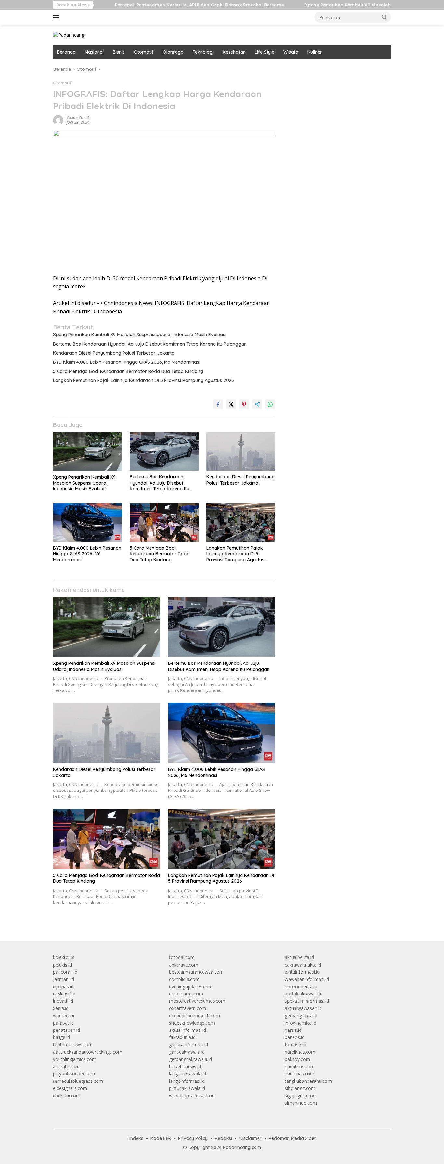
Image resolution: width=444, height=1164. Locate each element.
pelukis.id (62, 965)
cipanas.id (63, 986)
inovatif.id (63, 1001)
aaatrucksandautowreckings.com (87, 1052)
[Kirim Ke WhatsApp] (270, 404)
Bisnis (119, 52)
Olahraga (173, 52)
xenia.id (61, 1008)
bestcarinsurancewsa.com (196, 972)
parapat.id (63, 1023)
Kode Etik (160, 1138)
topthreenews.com (73, 1045)
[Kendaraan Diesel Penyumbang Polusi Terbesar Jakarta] (240, 451)
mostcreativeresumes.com (197, 1001)
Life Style (264, 52)
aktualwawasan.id (303, 1008)
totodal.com (182, 957)
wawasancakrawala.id (192, 1096)
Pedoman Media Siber (292, 1138)
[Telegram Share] (257, 404)
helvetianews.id (185, 1066)
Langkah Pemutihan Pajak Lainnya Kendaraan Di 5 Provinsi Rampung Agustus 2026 (143, 380)
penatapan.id (66, 1030)
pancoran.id (65, 972)
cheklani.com (66, 1096)
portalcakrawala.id (304, 994)
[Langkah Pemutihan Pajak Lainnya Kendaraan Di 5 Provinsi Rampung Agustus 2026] (240, 522)
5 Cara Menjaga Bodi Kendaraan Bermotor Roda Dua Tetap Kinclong (128, 371)
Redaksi (223, 1138)
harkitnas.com (299, 1073)
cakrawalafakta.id (303, 965)
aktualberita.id (299, 957)
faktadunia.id (182, 1037)
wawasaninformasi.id (307, 979)
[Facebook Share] (218, 404)
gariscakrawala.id (187, 1052)
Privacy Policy (193, 1138)
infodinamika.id (300, 1023)
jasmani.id (63, 979)
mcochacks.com (186, 994)
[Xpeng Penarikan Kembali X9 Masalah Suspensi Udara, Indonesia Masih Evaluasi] (87, 451)
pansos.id (295, 1037)
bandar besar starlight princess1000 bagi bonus (334, 69)
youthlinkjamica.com (74, 1059)
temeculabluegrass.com (78, 1081)
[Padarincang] (68, 35)
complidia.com (184, 979)
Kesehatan (234, 52)
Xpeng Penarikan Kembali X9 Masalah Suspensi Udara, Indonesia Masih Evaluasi (139, 334)
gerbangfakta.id (301, 1015)
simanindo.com (301, 1103)
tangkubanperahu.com (308, 1081)
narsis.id (293, 1030)
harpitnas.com (300, 1066)
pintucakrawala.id (187, 1088)
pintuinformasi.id (302, 972)
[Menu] (57, 17)
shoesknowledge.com (192, 1023)
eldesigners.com (70, 1088)
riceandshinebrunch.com (194, 1015)
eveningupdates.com (191, 986)
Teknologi (203, 52)
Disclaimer (250, 1138)
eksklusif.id (64, 994)
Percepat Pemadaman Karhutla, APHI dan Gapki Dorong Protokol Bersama (167, 5)
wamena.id (64, 1015)
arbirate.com (66, 1066)
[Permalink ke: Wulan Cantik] (58, 120)
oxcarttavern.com (187, 1008)
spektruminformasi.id (307, 1001)
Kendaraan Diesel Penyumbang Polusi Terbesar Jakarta (114, 353)
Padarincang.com (242, 1147)
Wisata (290, 52)
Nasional (94, 52)
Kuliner (314, 52)
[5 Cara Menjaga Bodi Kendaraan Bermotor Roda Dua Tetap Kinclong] (164, 522)
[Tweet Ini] (231, 404)
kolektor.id (64, 957)
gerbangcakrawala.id (190, 1059)
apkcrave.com (183, 965)
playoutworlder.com (74, 1073)
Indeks (136, 1138)
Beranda (66, 52)
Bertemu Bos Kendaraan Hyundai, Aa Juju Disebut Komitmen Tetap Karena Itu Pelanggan (150, 344)
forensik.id (295, 1045)
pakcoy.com (297, 1059)
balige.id (61, 1037)
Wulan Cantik (78, 117)
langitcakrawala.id (187, 1073)
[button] (384, 17)
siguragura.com (301, 1096)
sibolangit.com (300, 1088)
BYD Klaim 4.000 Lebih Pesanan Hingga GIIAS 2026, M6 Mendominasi (126, 362)
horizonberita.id (301, 986)
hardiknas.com (300, 1052)
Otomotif (144, 52)
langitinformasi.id (187, 1081)
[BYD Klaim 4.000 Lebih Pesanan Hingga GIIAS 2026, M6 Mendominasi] (87, 522)
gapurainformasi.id (188, 1045)
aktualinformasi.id (187, 1030)
